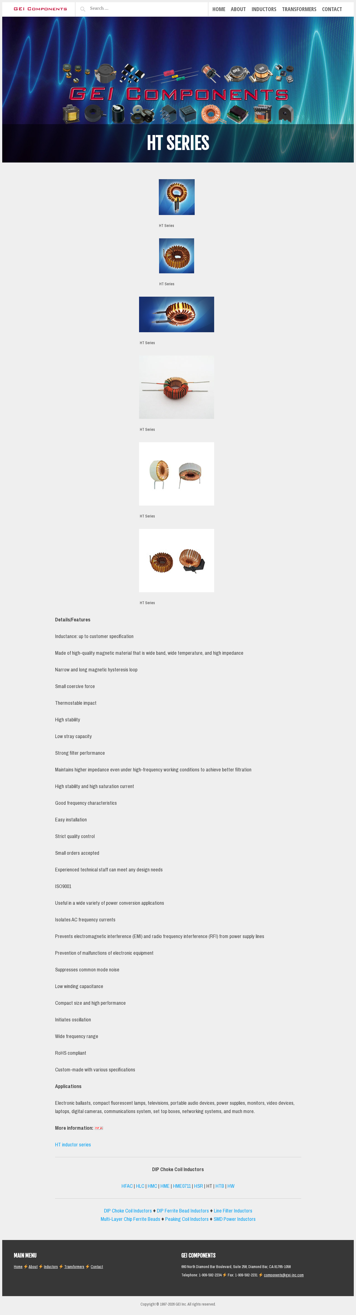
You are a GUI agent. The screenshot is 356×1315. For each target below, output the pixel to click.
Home (218, 9)
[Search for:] (113, 8)
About (238, 9)
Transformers (299, 9)
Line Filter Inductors (233, 1211)
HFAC (127, 1186)
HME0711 (182, 1186)
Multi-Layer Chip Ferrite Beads (130, 1219)
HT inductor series (73, 1144)
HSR (198, 1186)
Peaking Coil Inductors (187, 1219)
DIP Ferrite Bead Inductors (183, 1211)
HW (231, 1186)
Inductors (263, 9)
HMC (152, 1186)
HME (165, 1186)
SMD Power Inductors (235, 1219)
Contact (332, 9)
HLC (140, 1186)
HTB (220, 1186)
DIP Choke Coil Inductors (128, 1211)
